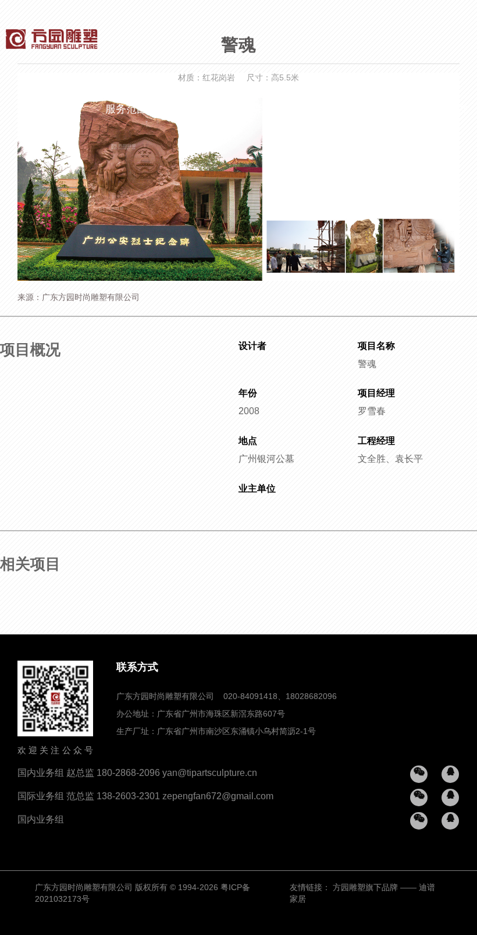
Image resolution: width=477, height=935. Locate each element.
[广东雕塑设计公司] (52, 35)
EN (429, 109)
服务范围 (126, 109)
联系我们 (387, 109)
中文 (457, 109)
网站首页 (61, 109)
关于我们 (256, 109)
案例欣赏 (191, 109)
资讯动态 (322, 109)
